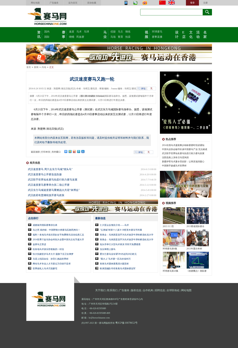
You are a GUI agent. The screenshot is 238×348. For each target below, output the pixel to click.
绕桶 (71, 36)
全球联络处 (173, 290)
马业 (105, 34)
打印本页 (45, 152)
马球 (86, 31)
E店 (184, 34)
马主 (120, 31)
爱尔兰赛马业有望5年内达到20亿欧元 (118, 254)
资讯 (39, 34)
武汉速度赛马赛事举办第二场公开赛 (49, 184)
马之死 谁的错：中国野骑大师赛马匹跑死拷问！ (56, 230)
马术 (79, 31)
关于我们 (100, 290)
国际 (46, 36)
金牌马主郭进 (39, 244)
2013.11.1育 (168, 226)
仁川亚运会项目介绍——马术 (114, 225)
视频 (146, 34)
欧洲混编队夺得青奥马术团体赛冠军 (118, 268)
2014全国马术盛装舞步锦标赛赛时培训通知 (183, 145)
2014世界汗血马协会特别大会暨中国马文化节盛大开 (58, 239)
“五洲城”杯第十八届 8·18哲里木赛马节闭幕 (121, 230)
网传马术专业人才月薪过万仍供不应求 (52, 263)
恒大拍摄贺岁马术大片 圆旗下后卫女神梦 (53, 254)
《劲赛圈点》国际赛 (196, 271)
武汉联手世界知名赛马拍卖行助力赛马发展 (183, 153)
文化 (191, 34)
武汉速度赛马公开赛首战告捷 (45, 174)
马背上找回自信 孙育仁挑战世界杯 (50, 259)
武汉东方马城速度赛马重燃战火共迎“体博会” (54, 190)
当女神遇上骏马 (107, 249)
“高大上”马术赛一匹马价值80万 (115, 259)
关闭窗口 (56, 152)
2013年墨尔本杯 (194, 248)
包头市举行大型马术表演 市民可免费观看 (120, 244)
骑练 (128, 31)
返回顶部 (35, 152)
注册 (205, 2)
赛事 (63, 34)
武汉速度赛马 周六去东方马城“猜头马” (50, 169)
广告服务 (54, 2)
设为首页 (72, 2)
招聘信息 (160, 290)
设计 (176, 34)
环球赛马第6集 (170, 248)
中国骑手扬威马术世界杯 (174, 165)
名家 (205, 34)
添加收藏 (91, 2)
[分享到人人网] (83, 151)
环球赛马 (157, 31)
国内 (46, 31)
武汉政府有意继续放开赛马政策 (46, 195)
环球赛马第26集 (170, 271)
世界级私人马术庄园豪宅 (45, 268)
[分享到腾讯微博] (78, 151)
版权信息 (136, 290)
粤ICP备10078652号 (126, 322)
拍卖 (128, 36)
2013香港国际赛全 (195, 226)
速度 (71, 31)
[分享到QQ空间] (70, 151)
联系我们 (112, 290)
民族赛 (80, 36)
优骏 (113, 31)
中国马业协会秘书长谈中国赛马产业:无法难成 (184, 149)
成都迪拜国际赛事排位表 (45, 225)
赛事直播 (157, 36)
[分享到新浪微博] (74, 151)
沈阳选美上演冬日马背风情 (175, 157)
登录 (192, 2)
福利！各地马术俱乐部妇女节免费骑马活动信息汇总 (58, 234)
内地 (44, 67)
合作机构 (148, 290)
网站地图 (35, 2)
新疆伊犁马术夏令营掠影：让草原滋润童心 (183, 161)
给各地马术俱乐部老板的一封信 (48, 249)
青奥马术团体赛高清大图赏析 (114, 263)
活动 (198, 34)
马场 (113, 36)
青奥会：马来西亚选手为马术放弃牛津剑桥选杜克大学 (126, 234)
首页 (28, 67)
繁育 (120, 36)
